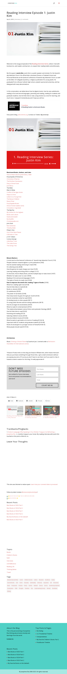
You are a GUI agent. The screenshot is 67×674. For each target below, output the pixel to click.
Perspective (14, 585)
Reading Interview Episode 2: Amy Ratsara (15, 416)
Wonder (49, 588)
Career (21, 580)
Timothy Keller (11, 228)
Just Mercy (10, 186)
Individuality (33, 582)
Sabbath (36, 585)
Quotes (30, 585)
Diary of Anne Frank (13, 183)
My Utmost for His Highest (15, 212)
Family (53, 580)
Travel (9, 572)
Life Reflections (11, 564)
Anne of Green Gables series (15, 206)
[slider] (53, 163)
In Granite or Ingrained (14, 208)
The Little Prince (12, 243)
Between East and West (12, 580)
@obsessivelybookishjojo (29, 492)
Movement (55, 582)
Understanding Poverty (39, 588)
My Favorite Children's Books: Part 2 (48, 639)
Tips (32, 588)
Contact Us (10, 639)
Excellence (47, 580)
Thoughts (21, 588)
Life (51, 582)
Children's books (28, 580)
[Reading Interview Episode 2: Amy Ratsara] (15, 410)
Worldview (54, 588)
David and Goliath (12, 217)
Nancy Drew (10, 201)
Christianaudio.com (12, 221)
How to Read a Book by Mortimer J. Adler (19, 174)
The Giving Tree (12, 246)
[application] (33, 163)
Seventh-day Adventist (54, 585)
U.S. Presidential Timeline (44, 634)
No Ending (40, 631)
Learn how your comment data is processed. (44, 484)
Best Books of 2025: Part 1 (15, 505)
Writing (9, 591)
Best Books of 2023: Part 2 (15, 514)
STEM (16, 588)
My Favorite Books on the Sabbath (17, 517)
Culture (35, 580)
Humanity (26, 582)
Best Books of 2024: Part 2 (15, 508)
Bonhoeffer (10, 219)
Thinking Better (12, 569)
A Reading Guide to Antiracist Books (33, 107)
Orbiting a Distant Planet (18, 341)
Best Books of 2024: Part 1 (15, 511)
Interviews (17, 19)
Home (21, 582)
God (17, 582)
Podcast (20, 585)
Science (41, 585)
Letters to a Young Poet (14, 197)
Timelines (27, 588)
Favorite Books (10, 582)
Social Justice (10, 588)
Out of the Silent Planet (14, 232)
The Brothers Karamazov (14, 181)
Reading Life (10, 566)
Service (46, 585)
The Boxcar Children (13, 199)
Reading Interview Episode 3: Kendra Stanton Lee (51, 416)
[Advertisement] (33, 534)
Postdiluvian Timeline (43, 642)
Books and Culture (12, 214)
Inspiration (46, 582)
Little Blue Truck (12, 241)
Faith (8, 558)
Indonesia (39, 582)
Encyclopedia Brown (13, 203)
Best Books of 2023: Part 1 (15, 520)
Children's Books (12, 555)
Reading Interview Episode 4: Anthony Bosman (33, 416)
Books (9, 552)
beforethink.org (23, 115)
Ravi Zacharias (11, 226)
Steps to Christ (11, 194)
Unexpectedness (42, 637)
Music (8, 585)
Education (41, 580)
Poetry (25, 585)
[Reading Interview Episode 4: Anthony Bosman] (33, 410)
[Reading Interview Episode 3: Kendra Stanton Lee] (51, 410)
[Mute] (50, 163)
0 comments (25, 19)
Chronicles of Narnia (13, 179)
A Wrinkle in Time (12, 234)
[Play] (13, 163)
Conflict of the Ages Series (15, 192)
